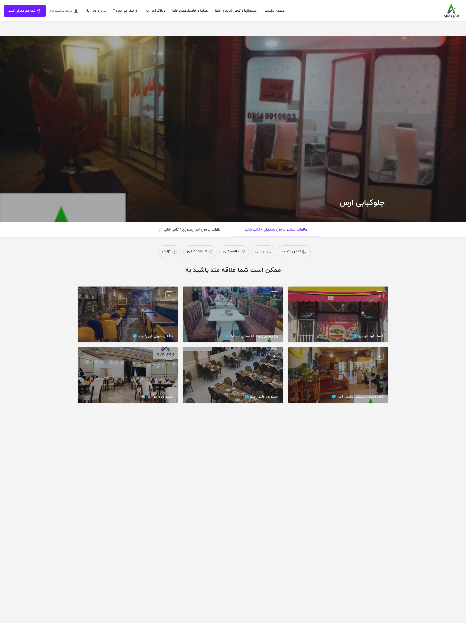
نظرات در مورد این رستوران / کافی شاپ (190, 229)
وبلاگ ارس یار (155, 10)
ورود (68, 10)
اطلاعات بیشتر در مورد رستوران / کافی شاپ (276, 229)
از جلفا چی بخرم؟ (125, 10)
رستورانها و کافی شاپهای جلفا (236, 10)
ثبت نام (55, 10)
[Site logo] (450, 10)
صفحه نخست (275, 10)
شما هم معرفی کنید (21, 11)
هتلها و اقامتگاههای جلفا (190, 10)
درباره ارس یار (96, 10)
